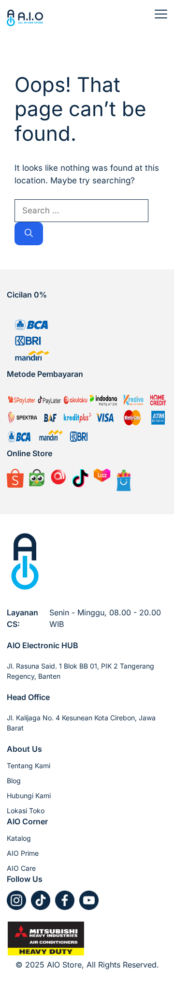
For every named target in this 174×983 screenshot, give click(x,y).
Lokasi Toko (25, 810)
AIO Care (21, 868)
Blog (14, 780)
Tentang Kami (28, 765)
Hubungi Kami (29, 795)
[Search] (28, 233)
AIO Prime (23, 853)
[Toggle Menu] (161, 14)
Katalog (19, 838)
